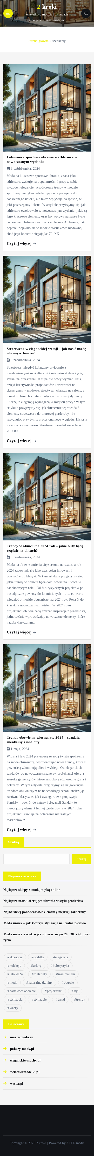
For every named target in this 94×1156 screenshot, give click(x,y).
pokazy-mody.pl (22, 1049)
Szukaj (13, 842)
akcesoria (16, 957)
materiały (40, 974)
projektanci (55, 991)
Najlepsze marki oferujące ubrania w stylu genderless (43, 901)
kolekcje (15, 965)
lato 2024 (16, 974)
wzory (14, 1008)
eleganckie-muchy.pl (25, 1060)
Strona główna (38, 41)
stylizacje (40, 999)
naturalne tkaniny (40, 982)
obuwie (69, 982)
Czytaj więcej (20, 243)
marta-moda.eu (21, 1037)
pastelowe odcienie (23, 991)
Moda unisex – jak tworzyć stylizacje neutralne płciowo (44, 923)
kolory (36, 965)
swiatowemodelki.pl (25, 1072)
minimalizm (66, 974)
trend (61, 999)
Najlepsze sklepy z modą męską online (31, 890)
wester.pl (16, 1083)
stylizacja (16, 999)
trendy (80, 999)
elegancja (61, 957)
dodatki (39, 957)
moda (13, 982)
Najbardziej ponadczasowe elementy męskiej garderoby (44, 912)
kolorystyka (61, 965)
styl (76, 991)
